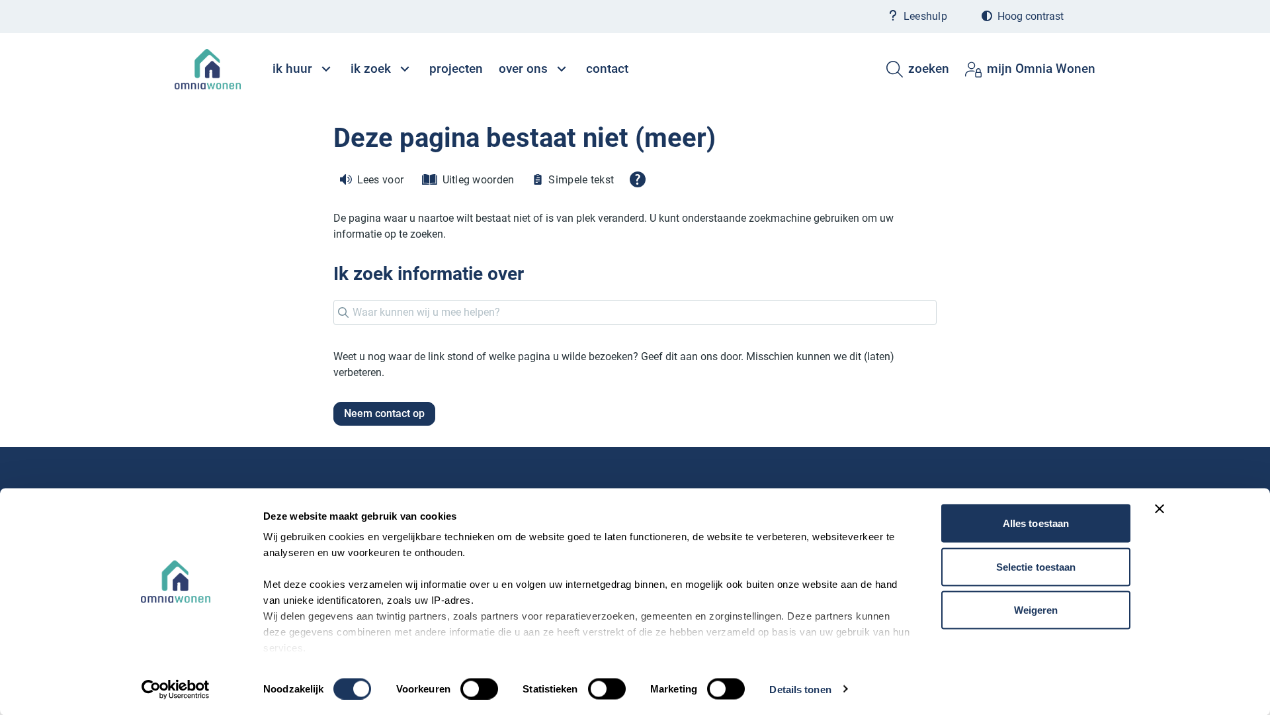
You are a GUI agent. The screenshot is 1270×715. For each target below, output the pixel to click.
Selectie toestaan (1036, 566)
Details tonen (800, 688)
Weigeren (1036, 610)
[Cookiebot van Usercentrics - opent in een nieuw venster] (175, 689)
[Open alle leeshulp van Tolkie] (638, 179)
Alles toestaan (1036, 523)
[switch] (479, 688)
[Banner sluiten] (1159, 509)
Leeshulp (925, 16)
